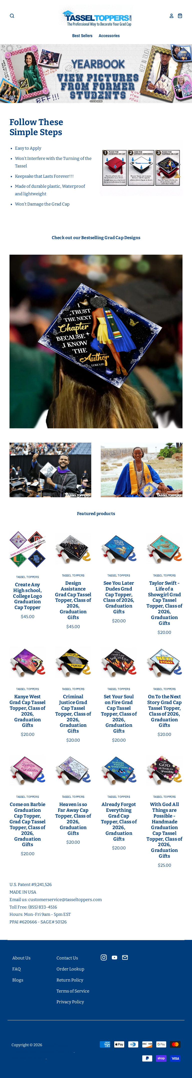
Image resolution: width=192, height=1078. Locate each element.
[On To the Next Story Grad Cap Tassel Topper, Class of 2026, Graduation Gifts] (164, 662)
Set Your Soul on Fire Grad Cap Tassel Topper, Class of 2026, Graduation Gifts (119, 714)
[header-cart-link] (178, 15)
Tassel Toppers (27, 577)
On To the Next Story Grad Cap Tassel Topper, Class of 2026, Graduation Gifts (164, 711)
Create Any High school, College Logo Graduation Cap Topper (27, 596)
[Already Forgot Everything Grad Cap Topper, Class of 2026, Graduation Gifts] (119, 770)
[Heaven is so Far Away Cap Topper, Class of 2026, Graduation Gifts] (73, 770)
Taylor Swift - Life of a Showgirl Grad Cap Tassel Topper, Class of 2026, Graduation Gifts (164, 603)
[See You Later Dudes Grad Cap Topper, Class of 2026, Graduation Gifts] (119, 549)
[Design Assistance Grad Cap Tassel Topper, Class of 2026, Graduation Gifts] (73, 549)
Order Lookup (70, 969)
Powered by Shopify (29, 1058)
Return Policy (69, 980)
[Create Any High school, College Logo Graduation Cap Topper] (28, 549)
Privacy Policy (70, 1002)
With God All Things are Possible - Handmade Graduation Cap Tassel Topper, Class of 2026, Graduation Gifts (164, 830)
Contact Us (67, 958)
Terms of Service (72, 991)
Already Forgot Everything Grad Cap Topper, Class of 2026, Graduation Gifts (119, 822)
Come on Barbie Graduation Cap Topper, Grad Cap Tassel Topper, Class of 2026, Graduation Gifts (28, 825)
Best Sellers (82, 35)
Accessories (109, 35)
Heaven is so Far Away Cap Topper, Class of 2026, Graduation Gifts (73, 819)
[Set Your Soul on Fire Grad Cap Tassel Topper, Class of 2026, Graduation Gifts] (119, 662)
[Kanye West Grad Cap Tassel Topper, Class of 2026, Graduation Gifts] (28, 662)
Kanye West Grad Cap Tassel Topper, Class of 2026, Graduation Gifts (28, 711)
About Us (21, 958)
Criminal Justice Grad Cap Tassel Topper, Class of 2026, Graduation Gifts (73, 714)
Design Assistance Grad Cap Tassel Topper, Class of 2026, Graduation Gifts (73, 600)
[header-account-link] (170, 15)
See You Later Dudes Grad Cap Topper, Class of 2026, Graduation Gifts (118, 597)
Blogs (17, 980)
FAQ (16, 969)
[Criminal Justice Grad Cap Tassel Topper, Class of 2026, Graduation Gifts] (73, 662)
